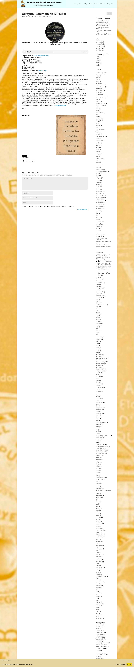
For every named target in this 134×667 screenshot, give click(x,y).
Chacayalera (99, 94)
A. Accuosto (105, 257)
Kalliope (97, 441)
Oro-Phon (98, 508)
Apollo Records (99, 292)
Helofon (98, 419)
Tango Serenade (100, 206)
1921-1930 (98, 44)
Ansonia (98, 290)
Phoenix (98, 526)
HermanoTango (100, 658)
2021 (97, 64)
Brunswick (98, 323)
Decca (97, 349)
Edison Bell (98, 376)
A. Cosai (98, 267)
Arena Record (99, 297)
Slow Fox (98, 186)
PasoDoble (98, 153)
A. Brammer (106, 260)
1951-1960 (98, 50)
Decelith (98, 351)
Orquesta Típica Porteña (102, 643)
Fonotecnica (99, 398)
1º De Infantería (101, 256)
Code (97, 334)
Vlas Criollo (98, 224)
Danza (97, 109)
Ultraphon (98, 602)
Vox (96, 613)
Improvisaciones (100, 129)
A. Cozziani (104, 267)
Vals (97, 219)
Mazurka (98, 138)
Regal (97, 547)
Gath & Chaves (99, 402)
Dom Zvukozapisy (100, 369)
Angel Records (99, 288)
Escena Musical (99, 112)
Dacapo (97, 347)
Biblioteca (102, 4)
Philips (97, 525)
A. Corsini (108, 266)
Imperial (98, 431)
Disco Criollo (99, 356)
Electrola (98, 385)
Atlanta (97, 314)
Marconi (98, 468)
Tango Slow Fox (100, 208)
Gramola (98, 411)
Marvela (98, 470)
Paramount (98, 515)
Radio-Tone (98, 539)
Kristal (97, 442)
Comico (97, 101)
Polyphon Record (100, 534)
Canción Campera (100, 85)
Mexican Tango (99, 140)
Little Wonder (99, 459)
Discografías (77, 4)
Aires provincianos (100, 72)
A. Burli (99, 261)
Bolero (97, 81)
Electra (97, 382)
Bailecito (98, 75)
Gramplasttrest (99, 413)
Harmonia (98, 417)
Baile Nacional (99, 74)
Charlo (97, 628)
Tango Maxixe (99, 199)
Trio (97, 598)
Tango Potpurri (99, 204)
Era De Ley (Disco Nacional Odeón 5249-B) (102, 27)
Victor (97, 605)
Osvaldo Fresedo (100, 648)
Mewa (97, 474)
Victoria (97, 607)
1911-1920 (98, 43)
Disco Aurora (99, 354)
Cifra (97, 99)
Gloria (97, 406)
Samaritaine (99, 560)
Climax (97, 332)
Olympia (98, 501)
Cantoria (98, 325)
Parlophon (98, 517)
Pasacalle (98, 151)
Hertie (97, 420)
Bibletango (43, 71)
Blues (97, 79)
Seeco (97, 563)
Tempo (97, 589)
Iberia (97, 428)
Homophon (98, 426)
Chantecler (98, 330)
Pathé (97, 519)
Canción (98, 83)
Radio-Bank (98, 537)
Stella (97, 578)
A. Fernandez (105, 269)
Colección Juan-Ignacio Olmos (103, 246)
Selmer (97, 565)
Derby (97, 352)
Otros (97, 147)
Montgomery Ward (100, 477)
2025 (97, 56)
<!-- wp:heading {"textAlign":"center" (103, 254)
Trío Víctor (98, 650)
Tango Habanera (100, 197)
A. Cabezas (98, 275)
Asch (97, 312)
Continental (98, 338)
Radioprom (98, 541)
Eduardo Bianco (100, 632)
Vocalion (98, 611)
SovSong (98, 574)
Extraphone (98, 391)
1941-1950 (98, 48)
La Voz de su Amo (100, 452)
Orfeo (97, 506)
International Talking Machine (103, 435)
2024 (97, 58)
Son (96, 188)
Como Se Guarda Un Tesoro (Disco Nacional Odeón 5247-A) (103, 34)
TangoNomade (60, 106)
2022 (97, 62)
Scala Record (99, 561)
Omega (97, 503)
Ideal (97, 430)
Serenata (98, 180)
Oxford (97, 510)
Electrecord (98, 384)
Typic (97, 600)
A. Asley (101, 258)
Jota (97, 131)
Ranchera (98, 166)
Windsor (98, 615)
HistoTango (98, 656)
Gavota (97, 123)
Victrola (97, 609)
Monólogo (98, 143)
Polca (97, 156)
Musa (97, 481)
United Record (99, 604)
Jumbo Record (99, 439)
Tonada (97, 212)
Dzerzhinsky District (100, 371)
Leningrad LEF (99, 455)
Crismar (97, 341)
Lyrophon (98, 463)
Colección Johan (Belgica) (102, 244)
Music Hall (98, 483)
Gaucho (97, 404)
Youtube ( (37, 56)
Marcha (97, 133)
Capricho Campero (100, 87)
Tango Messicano (100, 201)
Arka (97, 301)
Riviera (97, 552)
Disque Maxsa (99, 365)
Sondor (97, 569)
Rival (97, 550)
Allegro (97, 284)
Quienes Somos (93, 4)
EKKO (97, 378)
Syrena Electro (99, 582)
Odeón (97, 497)
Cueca (97, 107)
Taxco (97, 583)
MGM (97, 476)
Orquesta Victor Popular (102, 646)
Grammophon (99, 407)
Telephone (98, 587)
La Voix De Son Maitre (101, 450)
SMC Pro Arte (99, 567)
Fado (97, 116)
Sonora (97, 572)
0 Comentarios (48, 16)
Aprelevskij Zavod (100, 295)
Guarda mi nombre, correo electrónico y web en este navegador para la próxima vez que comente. (49, 206)
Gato (97, 121)
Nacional (98, 487)
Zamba (97, 228)
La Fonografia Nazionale (102, 446)
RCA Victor (98, 545)
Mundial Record (99, 479)
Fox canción (99, 118)
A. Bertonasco (100, 259)
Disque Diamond (100, 363)
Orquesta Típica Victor (101, 644)
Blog (86, 4)
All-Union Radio (99, 282)
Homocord (98, 424)
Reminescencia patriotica (102, 171)
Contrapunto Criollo (100, 103)
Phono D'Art (99, 528)
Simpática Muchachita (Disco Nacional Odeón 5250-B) (103, 24)
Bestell (97, 319)
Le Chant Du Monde (101, 453)
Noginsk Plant (99, 488)
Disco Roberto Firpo (101, 361)
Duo (97, 110)
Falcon (97, 393)
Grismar (97, 415)
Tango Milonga (99, 202)
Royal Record (99, 554)
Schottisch (98, 178)
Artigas (97, 306)
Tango (44, 16)
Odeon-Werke (99, 495)
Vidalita (97, 223)
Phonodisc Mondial (100, 530)
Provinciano (98, 164)
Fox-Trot (98, 120)
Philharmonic (99, 523)
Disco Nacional (99, 360)
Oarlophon (98, 493)
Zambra (97, 230)
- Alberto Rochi (103, 255)
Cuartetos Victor (100, 630)
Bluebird (98, 321)
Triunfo (97, 215)
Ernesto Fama (99, 634)
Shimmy (98, 182)
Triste (97, 213)
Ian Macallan (25, 16)
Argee (97, 299)
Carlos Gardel (99, 627)
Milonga (98, 142)
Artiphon (98, 308)
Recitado (98, 167)
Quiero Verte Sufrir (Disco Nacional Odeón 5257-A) (102, 21)
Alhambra (98, 281)
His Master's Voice (100, 422)
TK (96, 591)
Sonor (97, 571)
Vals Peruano (99, 221)
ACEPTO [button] (129, 664)
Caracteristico (99, 88)
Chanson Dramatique (101, 96)
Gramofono (98, 409)
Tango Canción (99, 193)
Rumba (97, 173)
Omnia (97, 504)
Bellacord (98, 317)
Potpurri (98, 162)
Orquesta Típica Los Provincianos (101, 640)
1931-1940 (36, 16)
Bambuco (98, 77)
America (98, 286)
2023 (97, 60)
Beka (97, 316)
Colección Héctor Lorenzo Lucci (104, 241)
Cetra (97, 328)
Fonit (97, 396)
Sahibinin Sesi (99, 556)
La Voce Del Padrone (101, 448)
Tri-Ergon (98, 596)
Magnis (97, 464)
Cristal (97, 343)
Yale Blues (98, 226)
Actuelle (97, 277)
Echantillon (98, 373)
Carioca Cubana (99, 90)
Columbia (40, 16)
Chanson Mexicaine (100, 98)
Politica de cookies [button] (120, 664)
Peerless (98, 521)
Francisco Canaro (100, 636)
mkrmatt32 (45, 56)
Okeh (97, 499)
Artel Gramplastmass (101, 305)
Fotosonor (98, 400)
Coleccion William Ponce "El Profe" (102, 239)
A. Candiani (105, 263)
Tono (97, 594)
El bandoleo (98, 380)
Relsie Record (99, 549)
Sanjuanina (98, 177)
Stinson (97, 580)
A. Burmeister (107, 261)
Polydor (97, 532)
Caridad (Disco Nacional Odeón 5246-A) (103, 31)
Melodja (98, 472)
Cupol (97, 345)
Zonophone (98, 618)
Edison (97, 374)
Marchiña (98, 134)
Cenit (97, 327)
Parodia (97, 149)
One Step (98, 145)
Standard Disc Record (101, 576)
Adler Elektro (99, 279)
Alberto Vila (98, 625)
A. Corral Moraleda (103, 265)
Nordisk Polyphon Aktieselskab (103, 490)
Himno (97, 127)
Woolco (97, 617)
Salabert (98, 558)
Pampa (97, 514)
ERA (97, 389)
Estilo (97, 114)
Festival (97, 395)
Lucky (97, 461)
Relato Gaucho (99, 169)
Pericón (97, 155)
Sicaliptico (98, 184)
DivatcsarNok (99, 367)
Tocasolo (98, 593)
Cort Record (99, 339)
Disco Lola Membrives (101, 358)
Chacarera (98, 92)
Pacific (97, 512)
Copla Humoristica (100, 105)
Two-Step (98, 217)
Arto (97, 310)
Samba (97, 175)
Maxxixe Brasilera (100, 136)
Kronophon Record (100, 444)
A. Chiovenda (106, 265)
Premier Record (99, 536)
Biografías (110, 4)
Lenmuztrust (99, 457)
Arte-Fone (98, 303)
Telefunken (98, 585)
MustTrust (98, 485)
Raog (97, 543)
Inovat (97, 433)
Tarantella (98, 210)
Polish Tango (99, 158)
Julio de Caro (99, 437)
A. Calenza (98, 263)
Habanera (98, 125)
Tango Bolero (99, 191)
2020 (97, 65)
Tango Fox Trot (99, 195)
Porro (97, 160)
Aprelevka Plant (99, 293)
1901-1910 (98, 41)
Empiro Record (99, 387)
